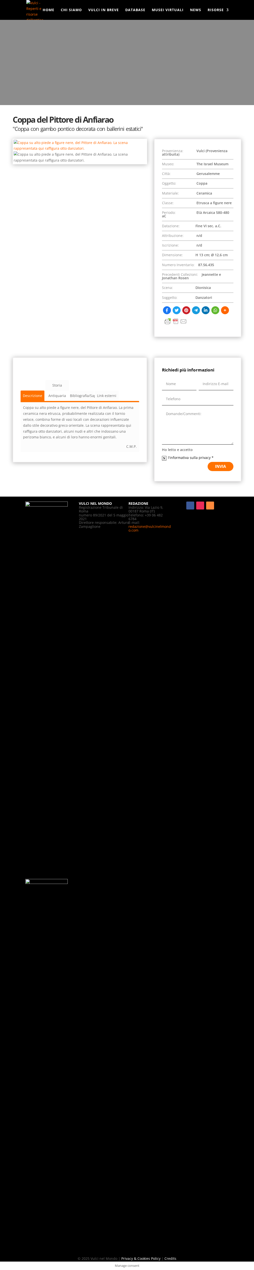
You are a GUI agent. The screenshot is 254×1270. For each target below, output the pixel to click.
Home (48, 10)
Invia (220, 466)
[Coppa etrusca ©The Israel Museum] (80, 148)
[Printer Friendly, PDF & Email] (175, 323)
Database (135, 10)
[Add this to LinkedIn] (206, 310)
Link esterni (106, 395)
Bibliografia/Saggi (82, 395)
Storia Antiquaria (57, 387)
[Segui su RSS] (210, 505)
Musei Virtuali (168, 10)
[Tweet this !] (177, 310)
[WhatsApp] (215, 310)
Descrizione (32, 395)
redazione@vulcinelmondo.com (149, 528)
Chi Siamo (71, 10)
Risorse (216, 10)
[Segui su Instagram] (200, 505)
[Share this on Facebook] (167, 310)
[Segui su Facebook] (190, 505)
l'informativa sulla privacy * (191, 457)
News (195, 10)
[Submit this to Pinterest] (186, 310)
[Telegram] (196, 310)
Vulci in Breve (103, 10)
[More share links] (225, 310)
